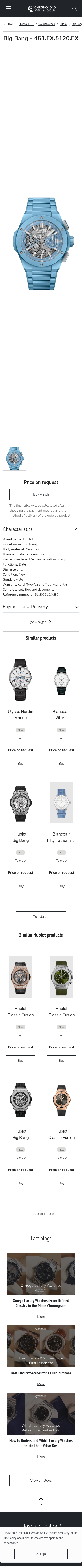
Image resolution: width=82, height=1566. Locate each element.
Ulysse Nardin (20, 711)
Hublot (63, 24)
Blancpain (62, 711)
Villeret (61, 718)
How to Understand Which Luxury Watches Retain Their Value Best (41, 1443)
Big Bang (30, 544)
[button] (74, 8)
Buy (21, 763)
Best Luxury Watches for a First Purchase (41, 1373)
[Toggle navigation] (8, 8)
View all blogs (41, 1480)
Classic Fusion (20, 1015)
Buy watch (41, 494)
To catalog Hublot (41, 1213)
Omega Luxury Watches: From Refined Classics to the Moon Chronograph (41, 1303)
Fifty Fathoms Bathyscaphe (61, 840)
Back (11, 24)
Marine (20, 718)
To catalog (41, 916)
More (41, 1316)
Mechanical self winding (47, 559)
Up (41, 1504)
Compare (38, 622)
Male (19, 579)
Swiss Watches (46, 24)
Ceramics (32, 549)
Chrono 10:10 (26, 24)
